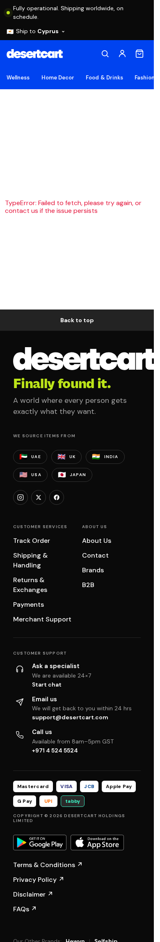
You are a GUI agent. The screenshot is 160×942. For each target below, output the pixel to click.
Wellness (18, 77)
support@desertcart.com (70, 717)
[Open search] (105, 54)
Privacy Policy (38, 879)
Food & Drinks (104, 77)
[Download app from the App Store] (97, 842)
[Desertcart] (35, 53)
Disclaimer (33, 894)
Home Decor (58, 77)
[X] (38, 497)
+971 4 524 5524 (55, 750)
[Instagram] (20, 497)
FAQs (25, 909)
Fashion (145, 77)
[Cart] (139, 54)
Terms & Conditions (48, 865)
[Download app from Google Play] (39, 842)
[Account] (122, 54)
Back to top (77, 320)
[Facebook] (56, 497)
